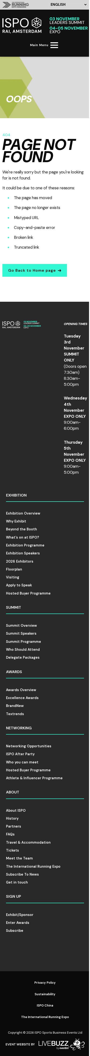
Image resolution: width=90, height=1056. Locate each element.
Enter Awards (17, 923)
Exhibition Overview (23, 513)
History (12, 818)
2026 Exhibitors (19, 561)
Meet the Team (19, 858)
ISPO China (45, 1005)
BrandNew (15, 706)
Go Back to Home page (32, 270)
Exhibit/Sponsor (19, 915)
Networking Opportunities (28, 746)
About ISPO (16, 810)
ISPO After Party (20, 754)
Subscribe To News (22, 874)
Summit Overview (21, 625)
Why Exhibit (16, 521)
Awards (14, 671)
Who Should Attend (23, 649)
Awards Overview (21, 690)
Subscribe (14, 930)
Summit (13, 607)
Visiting (12, 577)
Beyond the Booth (21, 529)
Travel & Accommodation (28, 842)
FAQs (10, 834)
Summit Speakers (21, 633)
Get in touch (17, 882)
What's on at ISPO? (22, 537)
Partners (13, 826)
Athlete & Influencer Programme (34, 778)
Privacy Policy (45, 983)
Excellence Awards (22, 698)
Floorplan (14, 569)
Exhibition (16, 495)
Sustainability (45, 994)
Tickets (12, 850)
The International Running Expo (33, 866)
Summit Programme (23, 641)
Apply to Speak (19, 585)
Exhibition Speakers (23, 553)
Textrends (15, 714)
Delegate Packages (23, 657)
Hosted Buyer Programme (28, 593)
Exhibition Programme (25, 545)
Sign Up (13, 896)
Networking (19, 728)
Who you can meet (22, 762)
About (12, 792)
